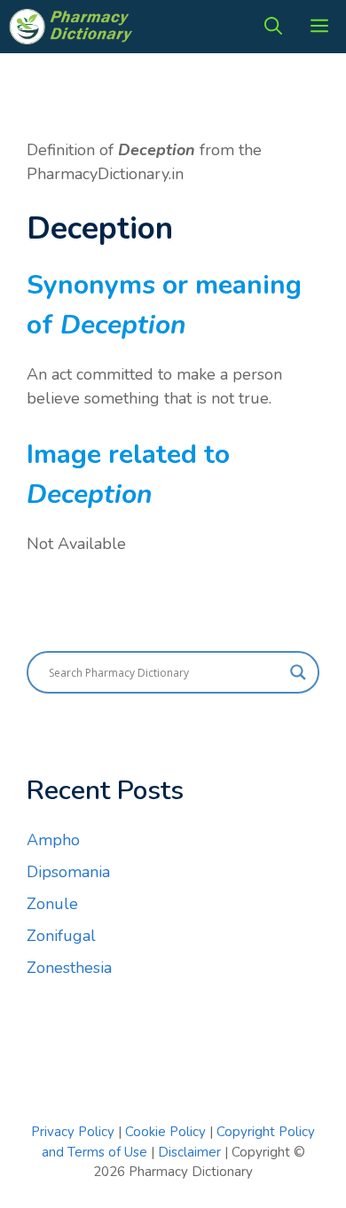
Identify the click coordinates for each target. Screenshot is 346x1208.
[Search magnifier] (298, 672)
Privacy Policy (72, 1132)
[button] (273, 26)
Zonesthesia (69, 967)
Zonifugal (61, 935)
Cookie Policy (167, 1132)
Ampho (53, 840)
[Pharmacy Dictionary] (73, 26)
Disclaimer (189, 1152)
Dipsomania (68, 871)
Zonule (52, 903)
